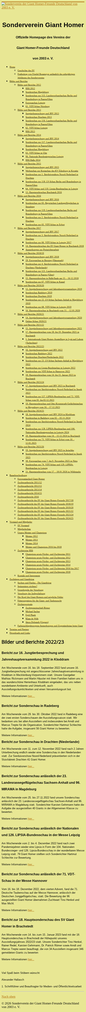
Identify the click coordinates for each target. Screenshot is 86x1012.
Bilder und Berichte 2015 (29, 163)
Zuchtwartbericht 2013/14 (30, 489)
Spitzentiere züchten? (27, 586)
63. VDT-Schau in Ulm (36, 153)
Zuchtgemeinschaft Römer (38, 608)
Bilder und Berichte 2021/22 (31, 325)
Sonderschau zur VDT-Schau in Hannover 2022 (48, 371)
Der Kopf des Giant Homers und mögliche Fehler (40, 597)
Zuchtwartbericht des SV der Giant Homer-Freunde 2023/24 (45, 514)
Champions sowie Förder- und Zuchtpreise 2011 (48, 554)
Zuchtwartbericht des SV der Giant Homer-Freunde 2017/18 (45, 500)
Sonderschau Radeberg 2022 (39, 353)
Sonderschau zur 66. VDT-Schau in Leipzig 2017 (48, 242)
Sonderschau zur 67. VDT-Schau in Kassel (45, 282)
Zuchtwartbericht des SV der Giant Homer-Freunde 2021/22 (45, 511)
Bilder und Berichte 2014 (29, 135)
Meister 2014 (32, 543)
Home (12, 67)
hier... (31, 696)
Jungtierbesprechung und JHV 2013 (42, 113)
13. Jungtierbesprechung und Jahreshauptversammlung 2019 (54, 289)
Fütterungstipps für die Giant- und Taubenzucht (40, 600)
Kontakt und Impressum (29, 575)
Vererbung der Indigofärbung (31, 593)
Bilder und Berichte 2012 (29, 85)
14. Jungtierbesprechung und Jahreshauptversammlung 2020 (54, 317)
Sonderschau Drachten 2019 (39, 296)
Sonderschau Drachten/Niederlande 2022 (45, 357)
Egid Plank (31, 615)
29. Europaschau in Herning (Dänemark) (45, 260)
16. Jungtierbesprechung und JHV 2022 (44, 350)
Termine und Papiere (19, 629)
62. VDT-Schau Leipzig (37, 128)
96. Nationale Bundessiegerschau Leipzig (45, 156)
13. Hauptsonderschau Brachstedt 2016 (44, 192)
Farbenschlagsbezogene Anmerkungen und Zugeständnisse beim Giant (50, 626)
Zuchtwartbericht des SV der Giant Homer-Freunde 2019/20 (45, 507)
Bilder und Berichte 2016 (29, 196)
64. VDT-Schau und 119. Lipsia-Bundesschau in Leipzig (52, 188)
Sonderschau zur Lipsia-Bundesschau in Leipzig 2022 (50, 368)
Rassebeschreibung (18, 475)
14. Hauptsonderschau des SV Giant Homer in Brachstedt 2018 (55, 246)
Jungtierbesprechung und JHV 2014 (42, 138)
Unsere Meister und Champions (32, 532)
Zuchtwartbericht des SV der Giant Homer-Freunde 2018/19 (45, 504)
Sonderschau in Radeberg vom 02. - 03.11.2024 (48, 418)
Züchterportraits (25, 604)
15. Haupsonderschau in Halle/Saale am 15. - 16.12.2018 (52, 278)
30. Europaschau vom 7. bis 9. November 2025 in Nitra (51, 461)
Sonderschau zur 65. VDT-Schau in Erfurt (45, 224)
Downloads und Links (20, 633)
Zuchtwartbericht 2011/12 (30, 482)
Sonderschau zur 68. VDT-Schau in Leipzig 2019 (48, 307)
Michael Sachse (33, 611)
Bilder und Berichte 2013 (29, 110)
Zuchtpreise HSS (25, 550)
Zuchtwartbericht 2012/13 (30, 486)
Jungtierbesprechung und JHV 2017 (42, 231)
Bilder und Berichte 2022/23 (31, 346)
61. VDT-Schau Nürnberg (38, 106)
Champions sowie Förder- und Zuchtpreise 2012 (48, 557)
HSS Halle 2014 (33, 160)
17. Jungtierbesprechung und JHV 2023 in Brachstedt (50, 386)
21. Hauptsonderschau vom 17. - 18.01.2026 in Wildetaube (53, 471)
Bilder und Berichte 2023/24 (31, 382)
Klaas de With (32, 618)
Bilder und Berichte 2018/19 (31, 253)
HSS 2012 (30, 88)
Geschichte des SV (26, 70)
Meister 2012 (32, 536)
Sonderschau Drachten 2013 (39, 117)
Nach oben (8, 996)
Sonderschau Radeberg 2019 (39, 292)
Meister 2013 (32, 540)
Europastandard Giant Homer (31, 479)
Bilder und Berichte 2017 (29, 228)
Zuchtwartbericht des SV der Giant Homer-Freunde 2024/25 (45, 518)
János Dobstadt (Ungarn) (37, 622)
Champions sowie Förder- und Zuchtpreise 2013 (48, 561)
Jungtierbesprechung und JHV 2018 (42, 257)
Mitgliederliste (24, 529)
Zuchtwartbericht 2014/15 (30, 493)
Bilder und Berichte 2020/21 (31, 314)
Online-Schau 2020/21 (36, 321)
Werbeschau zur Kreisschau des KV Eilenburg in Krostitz (52, 171)
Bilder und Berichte (19, 81)
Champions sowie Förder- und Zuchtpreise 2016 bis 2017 (52, 568)
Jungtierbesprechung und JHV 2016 (42, 199)
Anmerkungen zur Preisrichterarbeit (42, 249)
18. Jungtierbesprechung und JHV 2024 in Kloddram (50, 414)
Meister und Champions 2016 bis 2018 (44, 547)
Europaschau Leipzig (35, 102)
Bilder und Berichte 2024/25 (31, 411)
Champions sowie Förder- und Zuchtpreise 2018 (48, 572)
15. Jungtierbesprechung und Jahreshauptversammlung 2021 (54, 328)
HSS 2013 (30, 131)
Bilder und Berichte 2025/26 (31, 446)
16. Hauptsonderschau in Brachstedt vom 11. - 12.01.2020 (53, 310)
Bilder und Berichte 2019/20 (31, 285)
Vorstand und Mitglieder (21, 522)
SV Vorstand (23, 525)
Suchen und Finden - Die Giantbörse (34, 583)
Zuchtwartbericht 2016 (28, 497)
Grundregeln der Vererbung (30, 590)
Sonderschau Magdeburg (37, 92)
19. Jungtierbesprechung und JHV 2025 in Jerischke (50, 450)
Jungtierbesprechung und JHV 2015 (42, 167)
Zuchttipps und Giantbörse (22, 579)
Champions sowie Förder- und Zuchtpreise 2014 (48, 565)
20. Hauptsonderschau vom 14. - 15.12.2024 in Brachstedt (53, 436)
